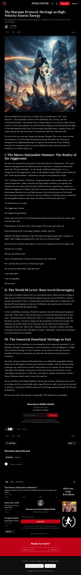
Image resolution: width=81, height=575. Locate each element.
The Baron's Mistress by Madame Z (21, 487)
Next (70, 443)
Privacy (39, 561)
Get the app (50, 566)
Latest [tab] (12, 482)
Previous (12, 443)
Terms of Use (50, 526)
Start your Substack (35, 566)
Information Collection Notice (40, 528)
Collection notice (53, 561)
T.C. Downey (13, 25)
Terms (44, 561)
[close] (59, 500)
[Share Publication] (57, 4)
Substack (31, 571)
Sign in (74, 4)
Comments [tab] (9, 457)
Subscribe (64, 4)
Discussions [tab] (19, 482)
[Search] (52, 4)
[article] (40, 492)
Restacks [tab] (17, 457)
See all (8, 532)
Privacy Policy (55, 528)
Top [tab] (7, 482)
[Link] (1, 156)
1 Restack (24, 429)
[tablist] (13, 457)
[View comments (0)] (13, 32)
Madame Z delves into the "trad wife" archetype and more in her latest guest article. (31, 491)
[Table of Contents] (2, 287)
